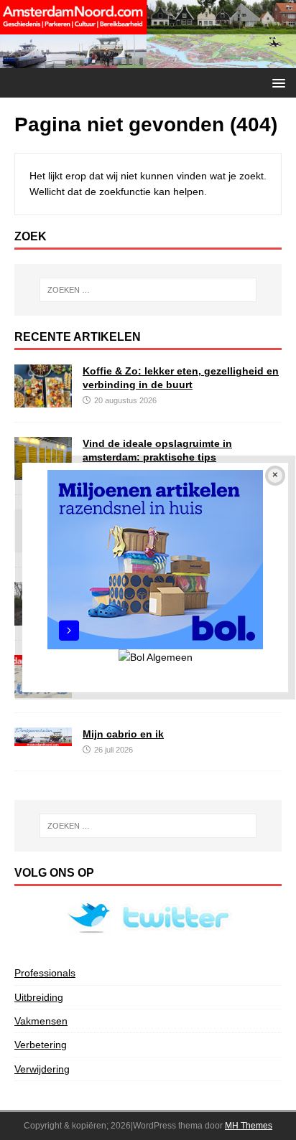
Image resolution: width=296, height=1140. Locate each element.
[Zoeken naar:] (148, 290)
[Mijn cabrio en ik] (43, 738)
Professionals (44, 973)
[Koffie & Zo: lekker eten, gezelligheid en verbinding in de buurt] (43, 399)
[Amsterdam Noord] (148, 60)
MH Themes (248, 1126)
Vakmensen (41, 1021)
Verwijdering (42, 1069)
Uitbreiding (38, 997)
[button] (276, 82)
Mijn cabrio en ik (123, 734)
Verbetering (40, 1044)
